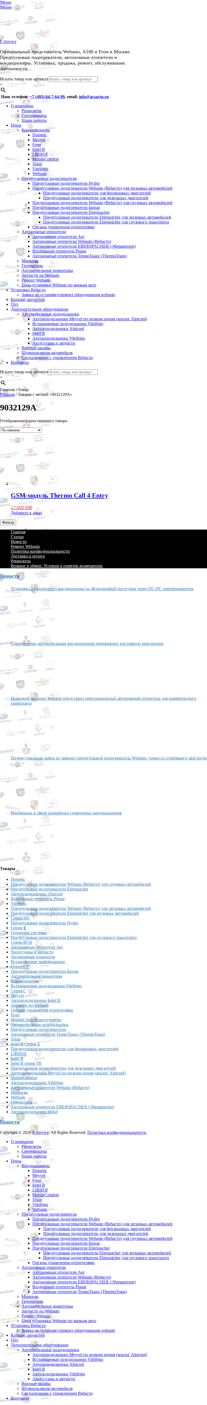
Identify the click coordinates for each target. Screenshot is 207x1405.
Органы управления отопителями (63, 227)
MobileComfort (45, 159)
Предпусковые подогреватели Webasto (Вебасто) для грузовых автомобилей (102, 202)
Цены (16, 125)
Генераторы (32, 265)
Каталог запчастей (28, 299)
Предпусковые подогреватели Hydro (66, 183)
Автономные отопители (44, 231)
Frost (36, 144)
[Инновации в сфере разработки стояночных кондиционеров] (31, 838)
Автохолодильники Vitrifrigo (58, 338)
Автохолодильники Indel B (35, 1000)
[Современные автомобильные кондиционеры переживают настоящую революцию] (31, 669)
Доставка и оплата (28, 556)
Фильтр (8, 522)
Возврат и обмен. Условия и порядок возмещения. (57, 565)
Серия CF (20, 966)
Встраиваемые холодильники (38, 961)
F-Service (8, 41)
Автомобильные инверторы (47, 270)
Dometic (39, 135)
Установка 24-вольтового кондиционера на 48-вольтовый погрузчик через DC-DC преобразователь (102, 588)
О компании (22, 106)
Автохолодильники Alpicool (58, 328)
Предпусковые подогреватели (49, 178)
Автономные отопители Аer (58, 236)
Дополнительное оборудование (39, 309)
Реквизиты (32, 110)
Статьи (17, 536)
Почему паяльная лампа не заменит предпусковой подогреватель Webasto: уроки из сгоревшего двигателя (108, 758)
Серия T (18, 927)
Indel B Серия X (25, 1044)
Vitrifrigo (40, 168)
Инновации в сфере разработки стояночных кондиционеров (66, 813)
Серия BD (20, 918)
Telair (37, 164)
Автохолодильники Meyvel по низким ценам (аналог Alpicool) (89, 319)
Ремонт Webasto (36, 280)
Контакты (20, 362)
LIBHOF (40, 154)
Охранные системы (29, 932)
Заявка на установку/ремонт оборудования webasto (68, 294)
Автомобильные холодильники (50, 314)
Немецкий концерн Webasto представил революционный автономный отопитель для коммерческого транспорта (103, 700)
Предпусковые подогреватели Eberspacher (71, 212)
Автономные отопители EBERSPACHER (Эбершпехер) (84, 246)
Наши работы (34, 120)
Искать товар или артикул (24, 79)
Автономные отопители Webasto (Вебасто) (71, 241)
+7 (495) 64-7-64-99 (47, 96)
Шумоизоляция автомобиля (47, 352)
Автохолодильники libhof (34, 1111)
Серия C (18, 990)
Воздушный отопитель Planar (59, 251)
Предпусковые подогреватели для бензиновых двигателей (97, 193)
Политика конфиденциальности (40, 551)
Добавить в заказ (26, 512)
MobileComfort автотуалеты (36, 1019)
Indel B (38, 149)
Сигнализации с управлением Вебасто (57, 357)
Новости (19, 541)
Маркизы (30, 260)
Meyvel (38, 139)
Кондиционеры (36, 130)
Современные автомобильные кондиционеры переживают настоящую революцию (87, 643)
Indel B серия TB (26, 1063)
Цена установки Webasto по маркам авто (59, 285)
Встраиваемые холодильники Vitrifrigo (67, 323)
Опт (14, 304)
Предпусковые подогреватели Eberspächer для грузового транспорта (106, 222)
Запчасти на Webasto (40, 275)
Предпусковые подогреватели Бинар (66, 207)
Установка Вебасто (28, 290)
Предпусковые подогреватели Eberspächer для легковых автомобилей (107, 217)
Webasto (39, 173)
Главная (7, 394)
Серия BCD (21, 942)
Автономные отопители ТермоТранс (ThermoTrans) (79, 256)
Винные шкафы (36, 348)
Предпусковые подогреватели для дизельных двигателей (95, 198)
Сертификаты (34, 115)
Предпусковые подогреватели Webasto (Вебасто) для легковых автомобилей (102, 188)
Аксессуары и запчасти (53, 343)
